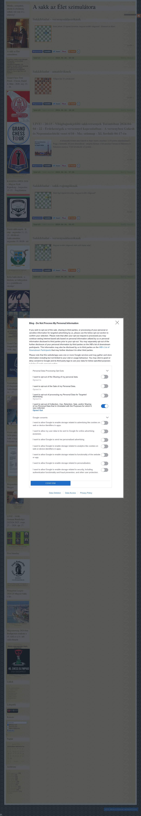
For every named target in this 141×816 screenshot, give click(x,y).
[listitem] (70, 370)
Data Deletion (55, 493)
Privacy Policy (86, 493)
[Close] (118, 323)
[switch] (104, 377)
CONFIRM (51, 483)
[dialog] (70, 408)
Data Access (70, 493)
